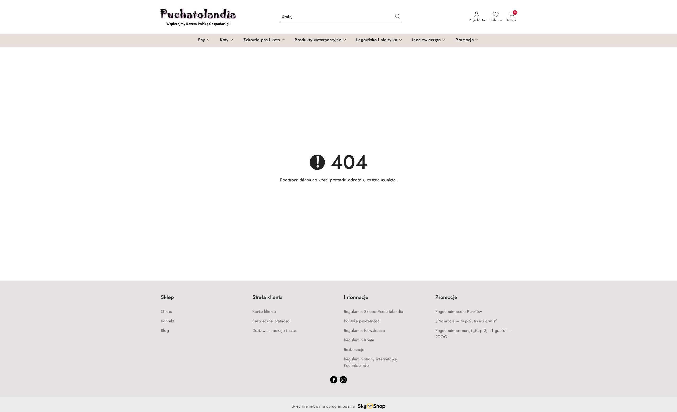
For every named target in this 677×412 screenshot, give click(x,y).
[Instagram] (343, 379)
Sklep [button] (167, 297)
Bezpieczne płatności (271, 321)
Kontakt (167, 321)
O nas (166, 311)
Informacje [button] (356, 297)
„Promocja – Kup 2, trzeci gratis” (466, 321)
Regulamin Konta (359, 340)
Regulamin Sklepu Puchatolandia (373, 311)
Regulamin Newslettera (364, 330)
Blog (165, 330)
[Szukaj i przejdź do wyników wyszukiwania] (397, 17)
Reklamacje (354, 349)
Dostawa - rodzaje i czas (274, 330)
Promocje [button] (446, 297)
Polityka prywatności (362, 321)
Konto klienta (264, 311)
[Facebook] (333, 379)
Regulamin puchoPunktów (458, 311)
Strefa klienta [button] (267, 297)
